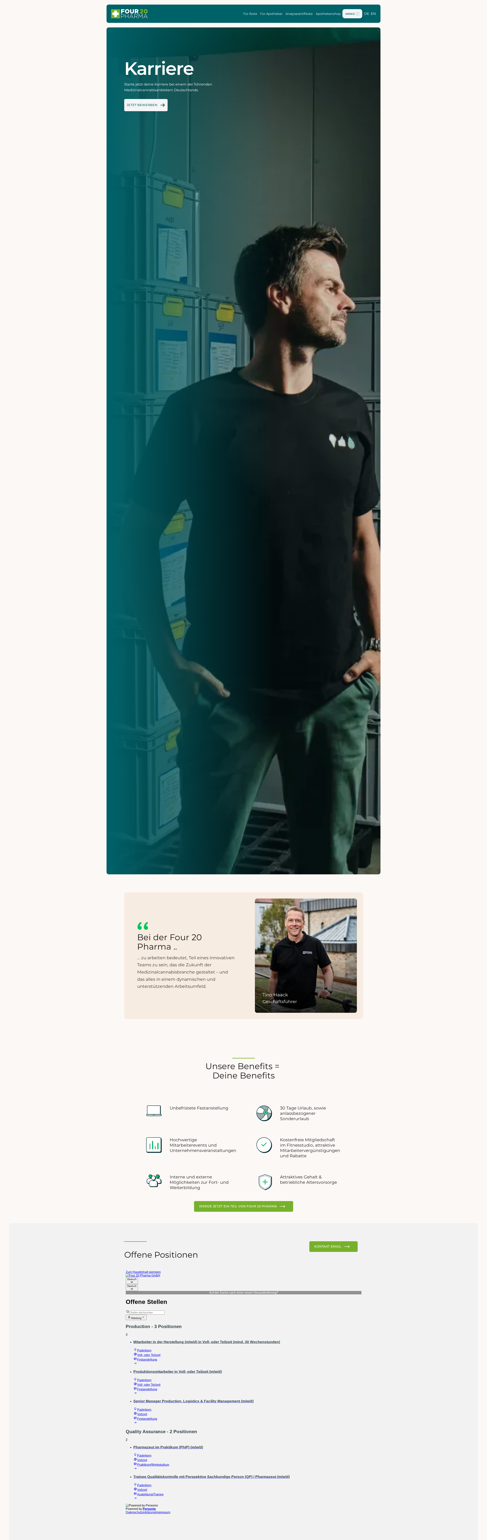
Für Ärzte (250, 14)
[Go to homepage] (129, 13)
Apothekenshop (328, 14)
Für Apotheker (271, 14)
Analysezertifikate (299, 14)
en (373, 14)
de (366, 14)
